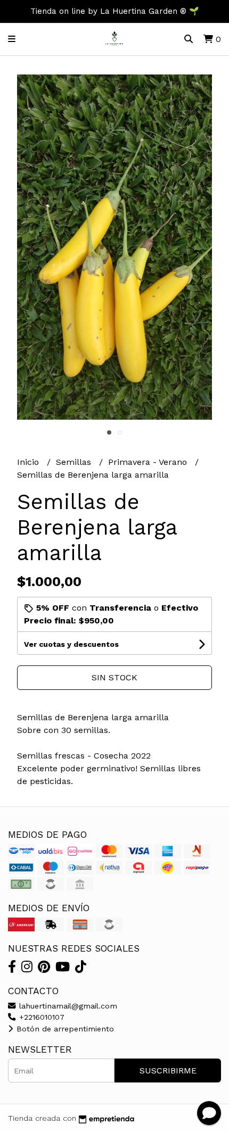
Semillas (75, 462)
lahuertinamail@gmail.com (67, 1006)
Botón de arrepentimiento (64, 1028)
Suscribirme (168, 1070)
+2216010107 (40, 1017)
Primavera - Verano (149, 462)
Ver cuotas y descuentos (71, 644)
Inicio (29, 462)
